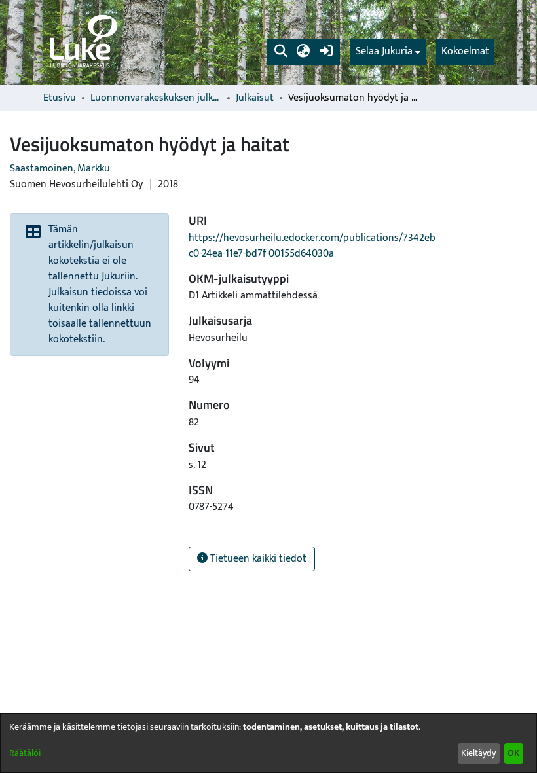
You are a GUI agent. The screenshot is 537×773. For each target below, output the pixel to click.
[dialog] (268, 743)
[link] (82, 43)
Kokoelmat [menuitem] (465, 51)
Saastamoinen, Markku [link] (60, 168)
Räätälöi (25, 753)
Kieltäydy (478, 753)
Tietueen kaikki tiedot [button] (257, 558)
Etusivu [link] (59, 98)
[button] (280, 52)
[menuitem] (388, 52)
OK (513, 753)
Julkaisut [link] (255, 98)
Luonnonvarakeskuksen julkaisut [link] (155, 98)
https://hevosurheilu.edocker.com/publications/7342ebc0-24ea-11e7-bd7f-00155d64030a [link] (312, 245)
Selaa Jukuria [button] (384, 52)
